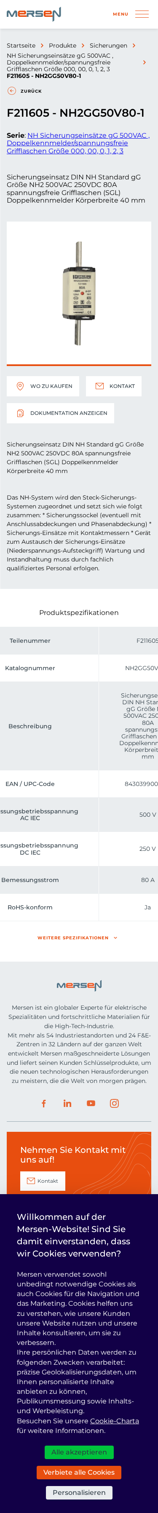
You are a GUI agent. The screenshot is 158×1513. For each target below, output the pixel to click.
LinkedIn (67, 1103)
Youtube (91, 1103)
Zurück (31, 91)
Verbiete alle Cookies (79, 1472)
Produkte (62, 45)
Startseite (21, 45)
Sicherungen (108, 45)
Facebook (43, 1103)
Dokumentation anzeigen (68, 413)
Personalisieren (79, 1493)
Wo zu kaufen (51, 386)
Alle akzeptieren (79, 1452)
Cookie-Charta (114, 1421)
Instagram (114, 1103)
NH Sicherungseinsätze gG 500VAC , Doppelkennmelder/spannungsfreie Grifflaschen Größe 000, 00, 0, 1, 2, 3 (60, 62)
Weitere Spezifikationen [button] (73, 938)
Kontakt (122, 386)
